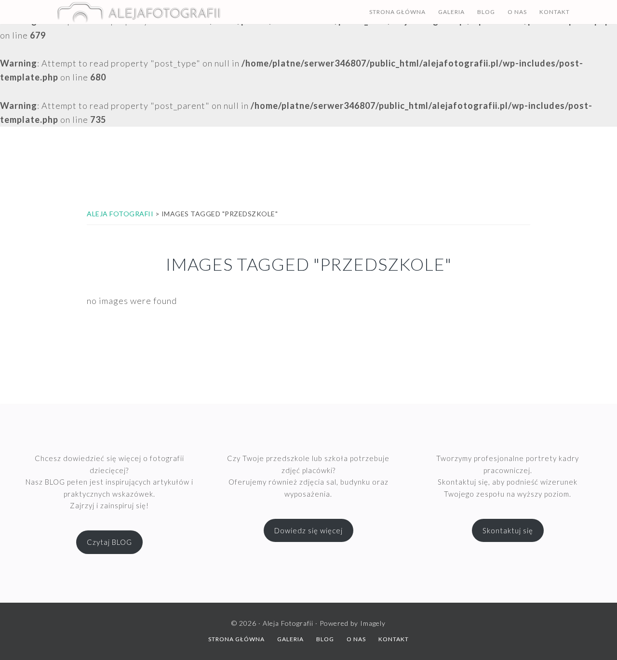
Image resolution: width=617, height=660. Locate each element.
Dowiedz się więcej (308, 530)
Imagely (373, 623)
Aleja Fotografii (138, 12)
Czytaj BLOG (109, 542)
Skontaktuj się (508, 530)
